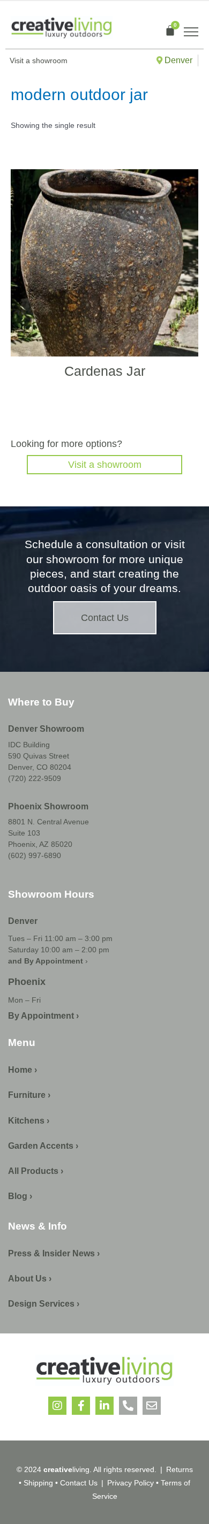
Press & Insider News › (54, 1253)
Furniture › (29, 1095)
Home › (22, 1069)
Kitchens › (28, 1120)
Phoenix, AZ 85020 (40, 844)
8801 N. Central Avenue (48, 821)
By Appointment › (43, 1015)
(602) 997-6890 (34, 855)
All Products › (35, 1171)
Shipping (38, 1482)
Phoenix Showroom (48, 806)
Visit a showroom (104, 464)
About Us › (29, 1278)
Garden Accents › (43, 1145)
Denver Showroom (46, 728)
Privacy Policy (130, 1482)
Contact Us (79, 1482)
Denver (177, 60)
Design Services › (43, 1303)
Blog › (20, 1196)
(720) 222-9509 (34, 778)
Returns (179, 1469)
